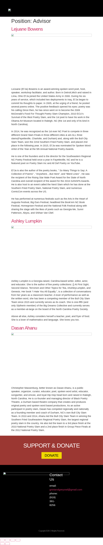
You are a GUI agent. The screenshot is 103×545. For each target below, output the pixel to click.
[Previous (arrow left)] (2, 544)
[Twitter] (95, 1)
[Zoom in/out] (2, 540)
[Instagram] (101, 1)
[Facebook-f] (90, 1)
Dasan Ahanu (24, 327)
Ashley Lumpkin (26, 221)
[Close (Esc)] (18, 540)
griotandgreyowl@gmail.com (65, 489)
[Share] (12, 540)
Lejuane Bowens (27, 29)
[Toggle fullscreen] (7, 540)
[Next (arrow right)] (7, 544)
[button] (98, 9)
